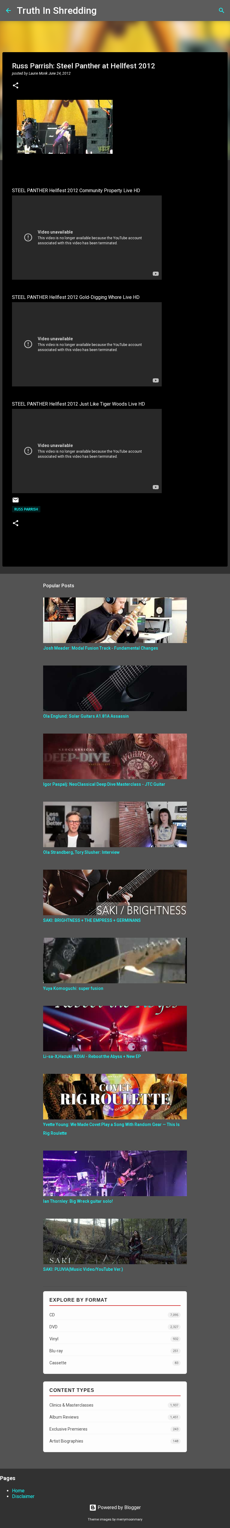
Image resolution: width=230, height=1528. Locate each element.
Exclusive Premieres (113, 1429)
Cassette (113, 1362)
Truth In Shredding (57, 10)
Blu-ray (113, 1350)
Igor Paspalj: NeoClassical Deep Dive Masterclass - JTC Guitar (104, 784)
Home (18, 1491)
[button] (15, 86)
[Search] (105, 10)
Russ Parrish (26, 509)
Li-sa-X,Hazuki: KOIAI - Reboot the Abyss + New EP (92, 1056)
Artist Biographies (113, 1441)
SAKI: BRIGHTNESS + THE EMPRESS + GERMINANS (92, 920)
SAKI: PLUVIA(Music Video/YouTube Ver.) (83, 1269)
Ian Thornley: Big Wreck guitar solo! (78, 1201)
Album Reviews (113, 1417)
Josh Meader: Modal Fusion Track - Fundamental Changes (100, 648)
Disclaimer (23, 1496)
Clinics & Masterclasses (113, 1405)
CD (113, 1314)
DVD (113, 1326)
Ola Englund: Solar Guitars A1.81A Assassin (86, 716)
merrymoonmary (129, 1519)
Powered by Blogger (118, 1507)
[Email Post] (15, 502)
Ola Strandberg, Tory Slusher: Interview (81, 852)
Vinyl (113, 1338)
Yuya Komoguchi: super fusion (73, 988)
